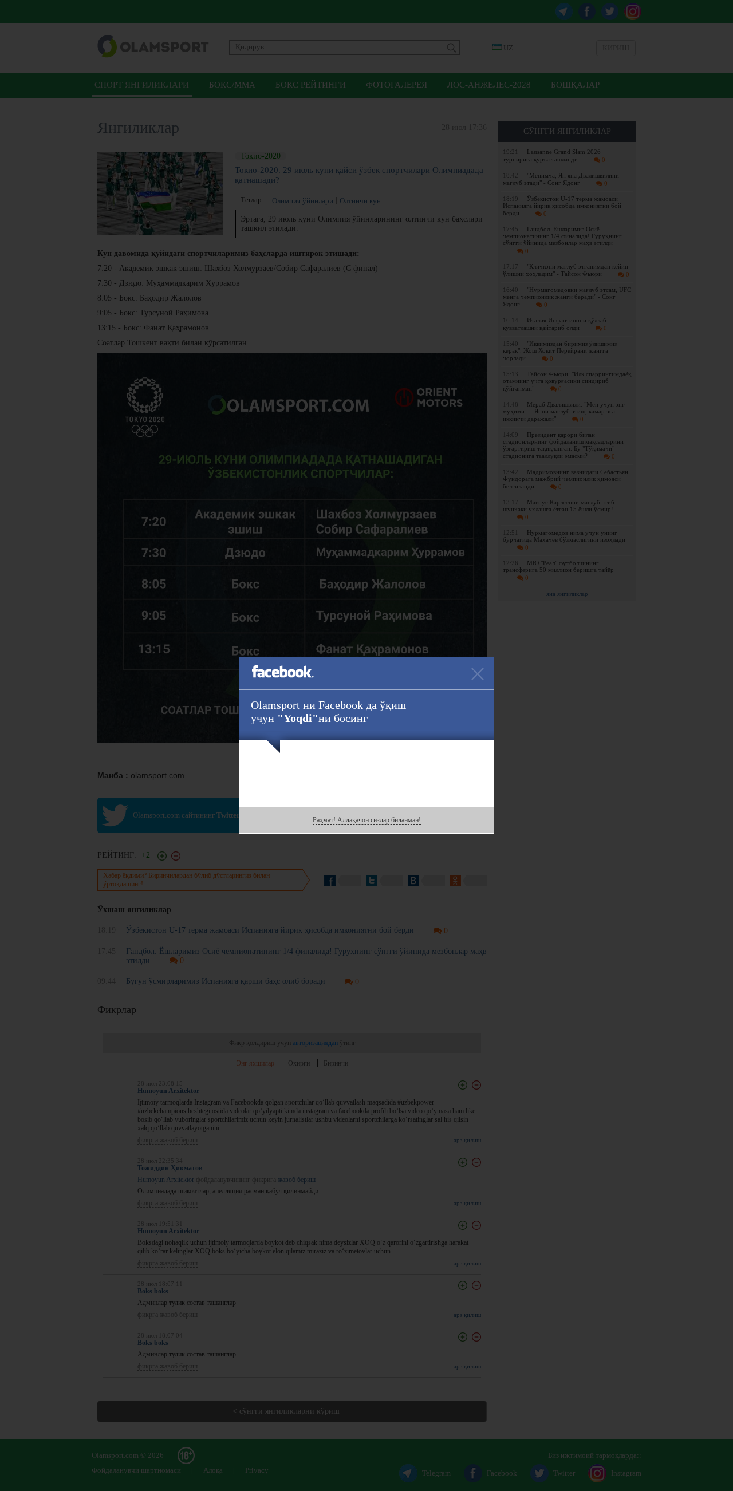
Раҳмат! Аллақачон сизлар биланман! (367, 820)
